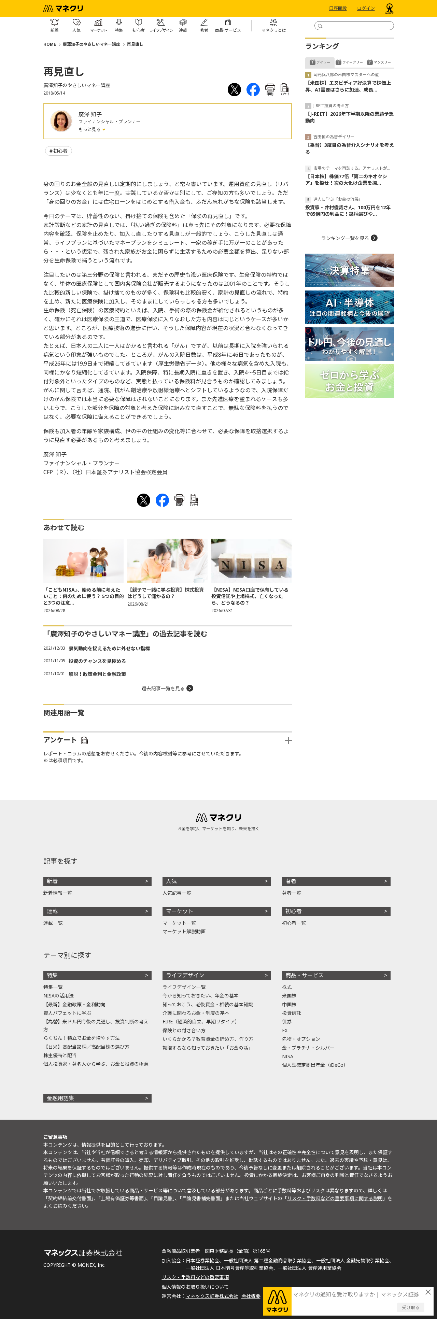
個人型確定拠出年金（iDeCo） (315, 1065)
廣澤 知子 (90, 114)
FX (284, 1030)
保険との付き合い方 (184, 1030)
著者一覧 (291, 893)
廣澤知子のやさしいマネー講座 (91, 44)
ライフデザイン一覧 (184, 987)
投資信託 (291, 1013)
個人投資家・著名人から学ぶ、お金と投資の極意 (96, 1064)
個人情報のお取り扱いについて (195, 1286)
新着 (52, 881)
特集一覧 (52, 987)
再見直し (135, 44)
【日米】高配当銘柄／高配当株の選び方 (86, 1047)
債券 (287, 1021)
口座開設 (338, 8)
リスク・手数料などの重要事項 (195, 1277)
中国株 (289, 1004)
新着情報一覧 (57, 893)
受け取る (411, 1307)
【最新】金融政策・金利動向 (74, 1004)
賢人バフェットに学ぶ (67, 1013)
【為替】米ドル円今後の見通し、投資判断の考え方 (96, 1025)
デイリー (323, 62)
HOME (49, 44)
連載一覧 (52, 923)
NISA (287, 1056)
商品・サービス (304, 975)
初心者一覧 (294, 923)
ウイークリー (352, 62)
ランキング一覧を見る (345, 238)
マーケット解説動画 (184, 931)
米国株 (289, 995)
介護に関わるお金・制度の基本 (196, 1013)
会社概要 (250, 1296)
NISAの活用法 (58, 995)
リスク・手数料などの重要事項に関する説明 (335, 1198)
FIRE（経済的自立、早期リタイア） (201, 1021)
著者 (290, 881)
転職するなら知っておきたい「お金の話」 (208, 1048)
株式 (287, 987)
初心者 (60, 150)
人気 (171, 881)
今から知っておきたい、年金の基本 (201, 995)
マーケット (179, 911)
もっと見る (90, 129)
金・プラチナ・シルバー (308, 1048)
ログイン (366, 8)
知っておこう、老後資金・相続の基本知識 (208, 1004)
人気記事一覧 (177, 893)
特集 (52, 975)
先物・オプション (301, 1039)
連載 (52, 911)
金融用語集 (60, 1098)
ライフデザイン (185, 975)
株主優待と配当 (60, 1055)
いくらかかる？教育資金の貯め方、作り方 (208, 1039)
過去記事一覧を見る (163, 688)
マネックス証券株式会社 (212, 1296)
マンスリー (382, 62)
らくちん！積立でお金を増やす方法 (81, 1038)
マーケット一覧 (179, 923)
